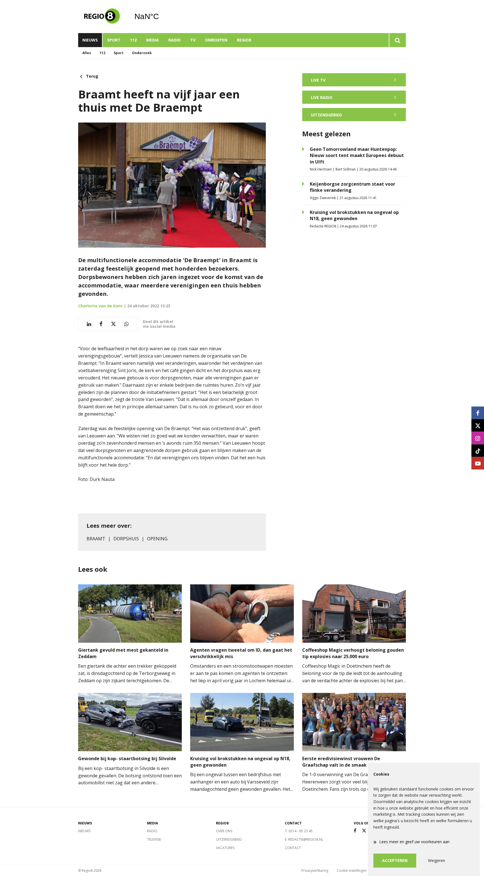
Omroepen (216, 40)
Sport (113, 40)
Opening (157, 539)
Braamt (96, 539)
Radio (174, 40)
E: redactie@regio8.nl (304, 839)
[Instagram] (477, 438)
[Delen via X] (113, 324)
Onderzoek (142, 52)
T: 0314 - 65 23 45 (299, 831)
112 (133, 40)
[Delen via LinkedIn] (89, 324)
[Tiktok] (477, 450)
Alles (86, 52)
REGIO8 (244, 40)
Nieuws (90, 40)
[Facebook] (355, 830)
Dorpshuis (126, 539)
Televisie (154, 839)
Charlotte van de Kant (100, 305)
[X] (364, 830)
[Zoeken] (397, 40)
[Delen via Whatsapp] (126, 324)
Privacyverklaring (314, 870)
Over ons (224, 831)
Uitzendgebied (229, 839)
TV (193, 40)
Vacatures (225, 847)
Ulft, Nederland (161, 16)
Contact (293, 847)
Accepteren (395, 860)
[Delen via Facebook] (101, 324)
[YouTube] (477, 463)
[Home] (102, 16)
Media (152, 40)
